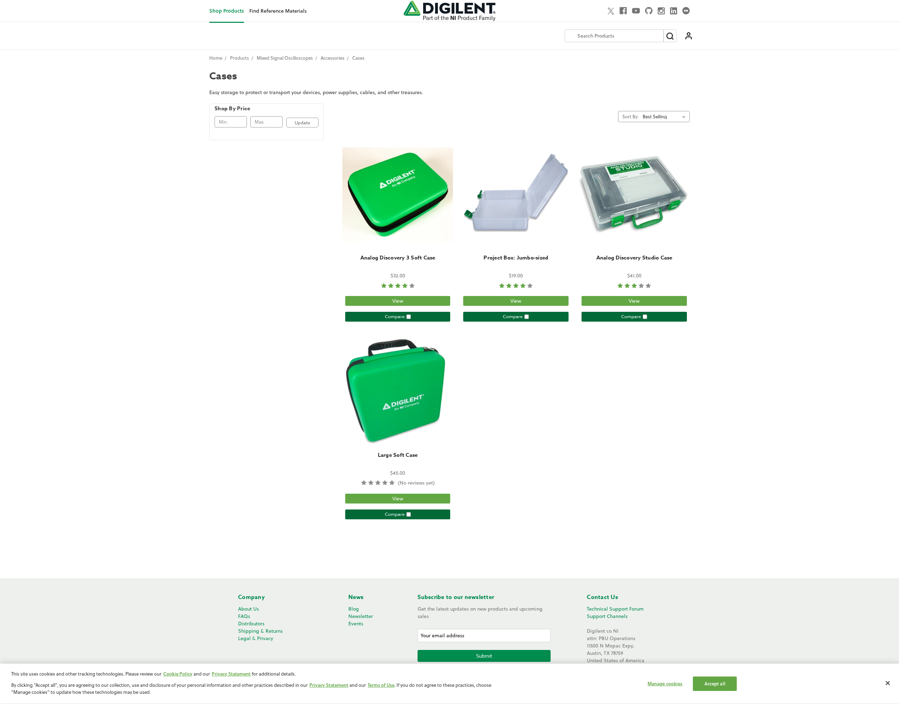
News (356, 597)
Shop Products (226, 10)
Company (251, 597)
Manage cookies (665, 683)
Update (302, 122)
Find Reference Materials (278, 10)
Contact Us (602, 597)
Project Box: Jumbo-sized (516, 257)
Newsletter (360, 616)
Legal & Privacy (255, 638)
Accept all (715, 683)
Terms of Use (381, 685)
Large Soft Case (398, 455)
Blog (353, 608)
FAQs (244, 616)
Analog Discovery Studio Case (634, 257)
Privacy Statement (231, 674)
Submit (484, 655)
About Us (248, 608)
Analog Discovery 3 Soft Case (397, 257)
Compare (395, 316)
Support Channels (607, 616)
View (397, 300)
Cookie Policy (177, 674)
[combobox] (614, 36)
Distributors (251, 623)
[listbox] (665, 116)
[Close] (887, 683)
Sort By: (630, 116)
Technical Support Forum (615, 608)
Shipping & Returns (260, 630)
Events (355, 623)
